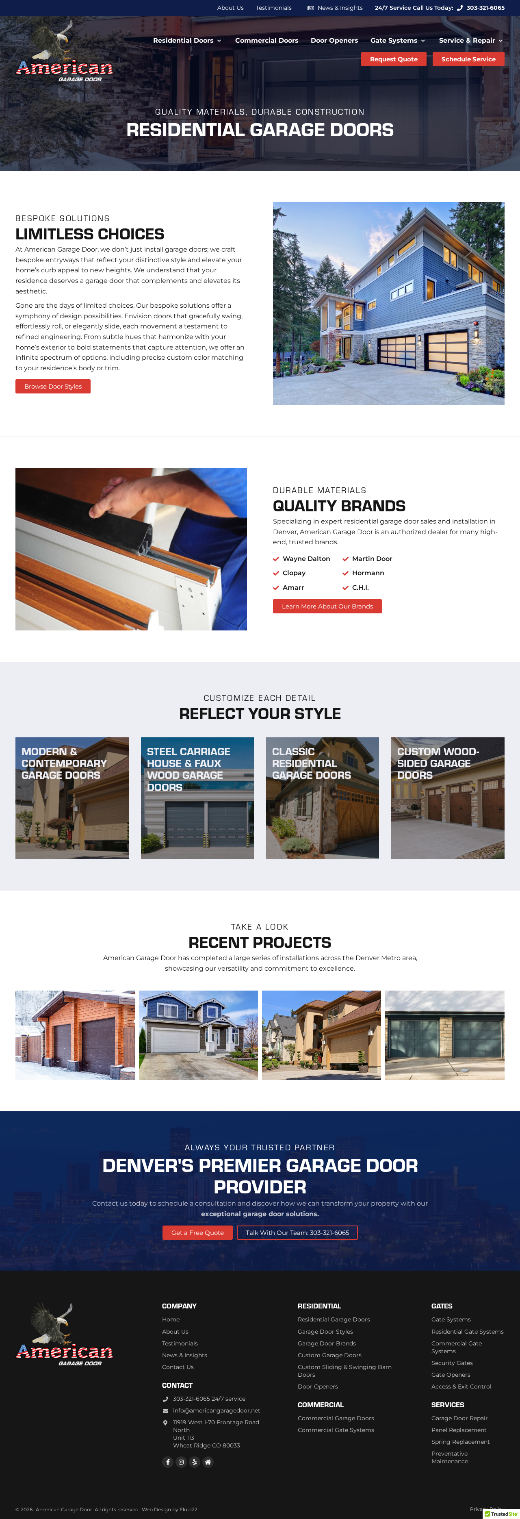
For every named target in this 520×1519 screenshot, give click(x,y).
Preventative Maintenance (449, 1457)
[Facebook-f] (167, 1462)
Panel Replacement (459, 1430)
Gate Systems (451, 1319)
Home (171, 1319)
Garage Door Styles (325, 1331)
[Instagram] (181, 1462)
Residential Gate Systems (467, 1331)
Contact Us (178, 1367)
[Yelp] (194, 1462)
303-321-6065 (486, 7)
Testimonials (180, 1343)
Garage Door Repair (459, 1418)
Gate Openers (450, 1374)
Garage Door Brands (327, 1343)
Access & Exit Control (461, 1386)
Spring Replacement (460, 1442)
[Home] (208, 1462)
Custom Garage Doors (330, 1355)
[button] (188, 40)
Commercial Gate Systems (336, 1430)
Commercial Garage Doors (336, 1418)
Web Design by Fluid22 (169, 1509)
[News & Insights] (311, 8)
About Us (175, 1331)
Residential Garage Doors (334, 1319)
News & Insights (340, 7)
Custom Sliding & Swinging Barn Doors (345, 1371)
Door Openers (318, 1386)
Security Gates (452, 1363)
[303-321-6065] (460, 8)
